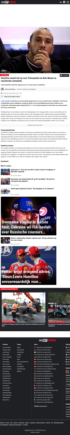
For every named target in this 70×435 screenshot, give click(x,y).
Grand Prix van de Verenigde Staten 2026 (47, 390)
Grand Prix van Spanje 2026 (43, 380)
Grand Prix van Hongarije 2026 (44, 373)
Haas (18, 359)
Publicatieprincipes (59, 422)
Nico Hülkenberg (7, 395)
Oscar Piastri (6, 354)
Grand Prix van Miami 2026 (43, 357)
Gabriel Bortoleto (7, 392)
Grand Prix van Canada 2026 (44, 359)
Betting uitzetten (40, 422)
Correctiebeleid (4, 424)
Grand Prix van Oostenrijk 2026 (44, 366)
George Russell (6, 376)
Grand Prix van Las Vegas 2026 (44, 397)
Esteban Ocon (6, 380)
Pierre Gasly (6, 359)
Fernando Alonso (7, 383)
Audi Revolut (20, 352)
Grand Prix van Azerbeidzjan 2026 (45, 383)
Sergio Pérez (6, 399)
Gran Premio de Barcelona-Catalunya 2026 (47, 364)
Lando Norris (6, 352)
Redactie (2, 422)
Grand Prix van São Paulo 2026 (44, 395)
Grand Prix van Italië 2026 (43, 378)
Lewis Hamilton (4, 75)
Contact (15, 422)
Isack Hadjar (6, 361)
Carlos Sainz (6, 371)
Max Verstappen (7, 366)
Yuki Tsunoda (6, 390)
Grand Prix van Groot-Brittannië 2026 (46, 369)
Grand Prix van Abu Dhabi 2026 (44, 402)
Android (48, 422)
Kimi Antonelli (6, 373)
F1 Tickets (25, 424)
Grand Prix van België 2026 (43, 371)
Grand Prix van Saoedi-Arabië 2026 (45, 354)
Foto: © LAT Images (5, 72)
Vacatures (32, 422)
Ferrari (19, 357)
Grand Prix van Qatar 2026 (43, 399)
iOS (52, 422)
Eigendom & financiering (15, 424)
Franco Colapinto (7, 357)
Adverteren (21, 422)
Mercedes (19, 364)
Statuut (27, 422)
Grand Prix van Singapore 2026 (44, 388)
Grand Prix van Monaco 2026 (44, 361)
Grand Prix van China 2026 (43, 350)
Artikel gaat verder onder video (35, 125)
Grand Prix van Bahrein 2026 (44, 385)
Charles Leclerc (7, 350)
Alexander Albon (7, 369)
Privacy (7, 422)
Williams (19, 371)
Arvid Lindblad (6, 388)
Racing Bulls (20, 366)
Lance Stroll (6, 385)
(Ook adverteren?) (43, 406)
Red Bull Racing (21, 369)
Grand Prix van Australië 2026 (44, 347)
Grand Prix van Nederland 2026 (44, 376)
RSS (11, 422)
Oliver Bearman (7, 378)
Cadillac (19, 354)
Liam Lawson (6, 364)
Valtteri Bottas (6, 397)
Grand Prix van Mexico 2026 (43, 392)
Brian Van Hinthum (10, 89)
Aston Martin (20, 350)
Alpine (18, 347)
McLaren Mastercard (22, 361)
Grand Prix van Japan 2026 (43, 352)
